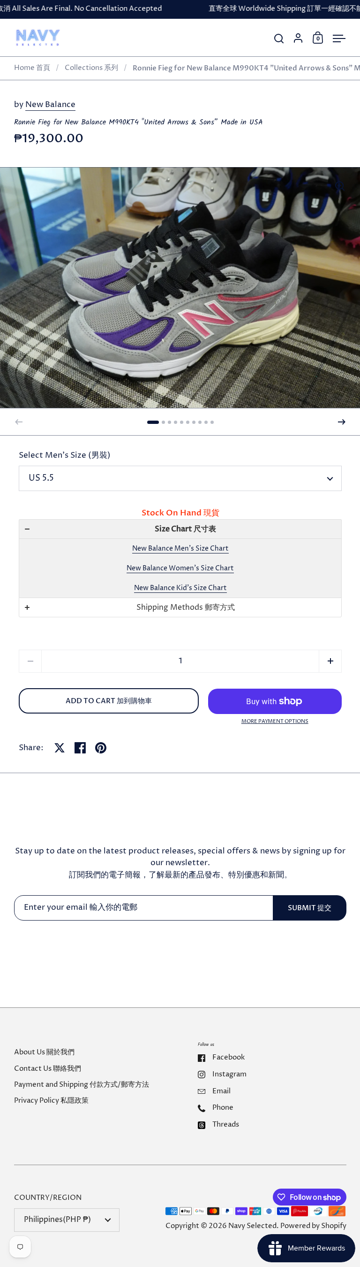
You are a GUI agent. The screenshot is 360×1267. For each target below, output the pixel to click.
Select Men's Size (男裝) (65, 455)
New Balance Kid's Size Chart (180, 588)
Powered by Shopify (313, 1226)
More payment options (274, 721)
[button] (153, 422)
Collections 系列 (91, 68)
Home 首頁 (32, 68)
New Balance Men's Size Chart (180, 548)
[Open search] (279, 39)
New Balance (50, 105)
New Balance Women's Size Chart (180, 568)
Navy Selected (252, 1226)
